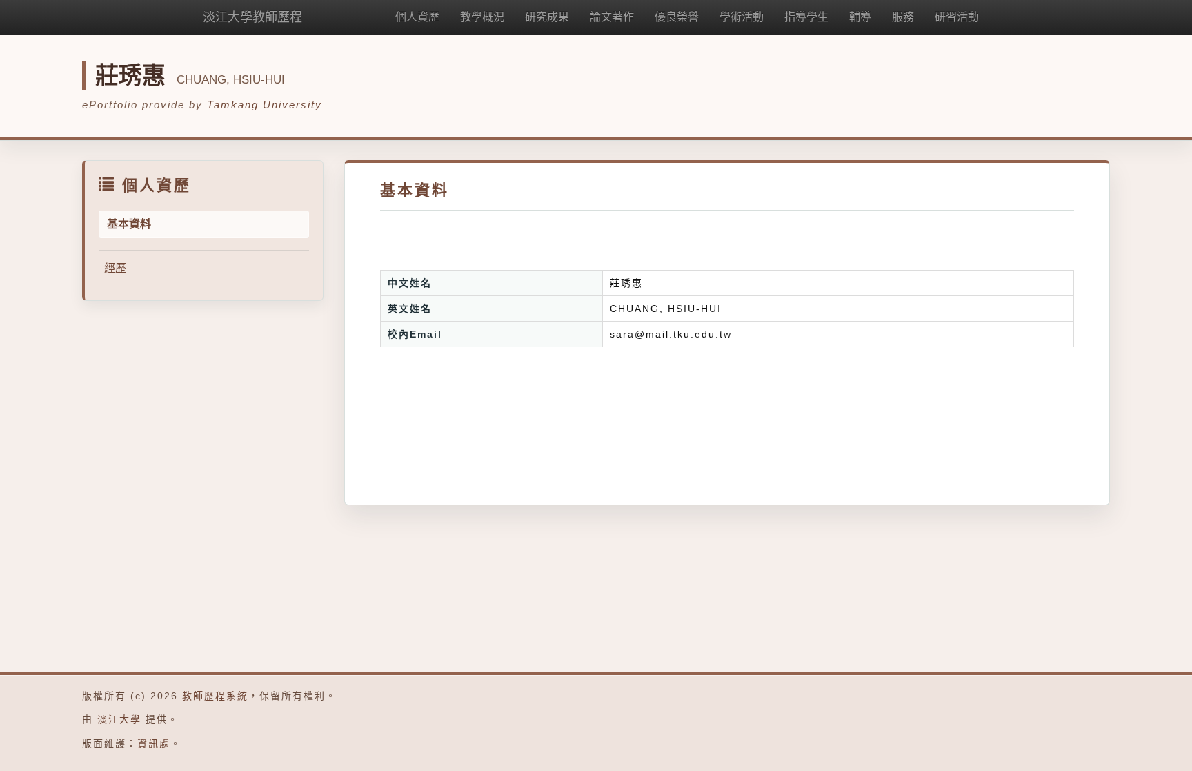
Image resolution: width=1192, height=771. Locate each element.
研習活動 (957, 17)
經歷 (115, 268)
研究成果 (547, 17)
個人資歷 (417, 17)
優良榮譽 (677, 17)
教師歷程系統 (215, 695)
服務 (903, 17)
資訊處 (153, 743)
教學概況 (482, 17)
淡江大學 (119, 719)
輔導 (860, 17)
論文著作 (612, 17)
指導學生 (806, 17)
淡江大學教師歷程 (252, 17)
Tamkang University (264, 104)
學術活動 (741, 17)
